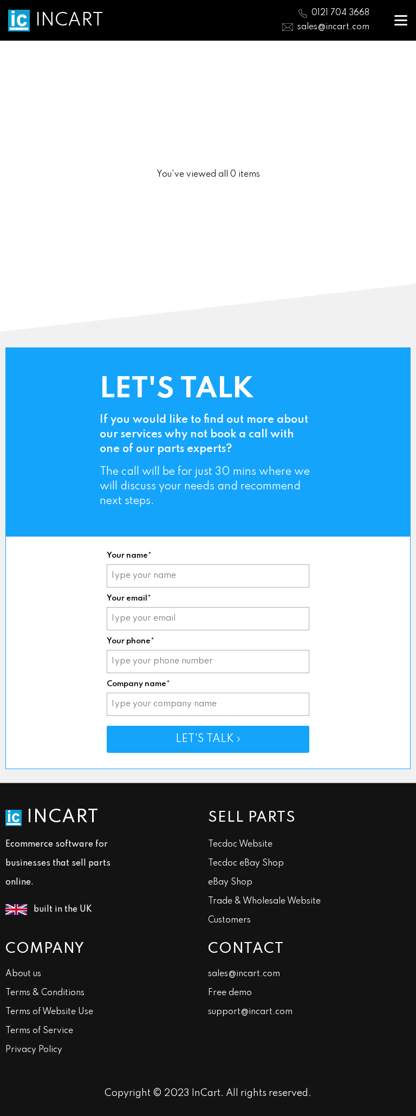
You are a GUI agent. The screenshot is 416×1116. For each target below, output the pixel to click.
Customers (229, 920)
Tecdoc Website (240, 844)
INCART (69, 20)
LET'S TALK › (208, 739)
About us (23, 974)
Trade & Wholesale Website (264, 901)
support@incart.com (250, 1012)
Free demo (230, 993)
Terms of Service (39, 1031)
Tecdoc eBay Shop (246, 863)
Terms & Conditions (44, 993)
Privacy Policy (33, 1050)
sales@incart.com (333, 27)
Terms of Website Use (49, 1012)
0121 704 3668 (340, 13)
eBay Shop (230, 882)
